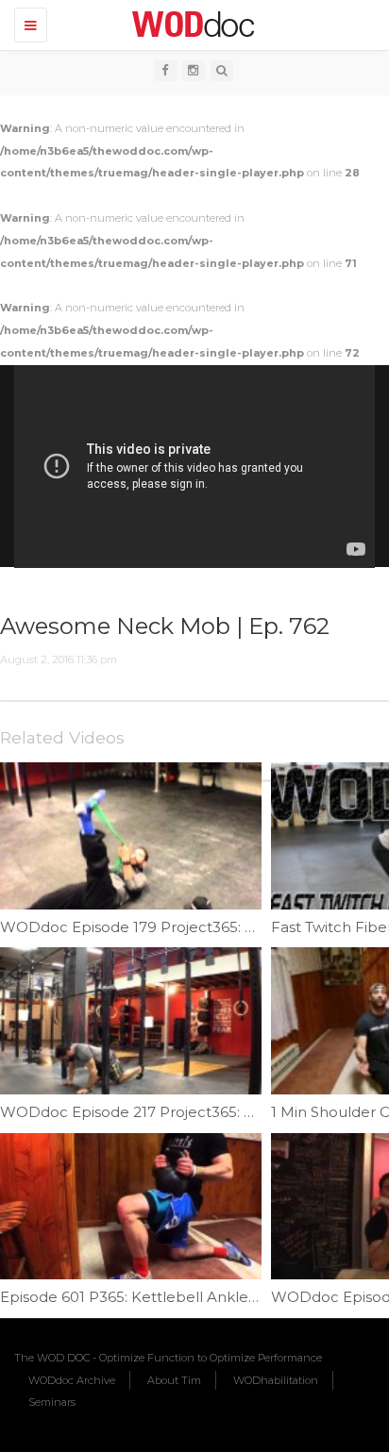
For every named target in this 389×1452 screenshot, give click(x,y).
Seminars (52, 1402)
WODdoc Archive (71, 1380)
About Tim (174, 1380)
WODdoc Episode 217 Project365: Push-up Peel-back (191, 1112)
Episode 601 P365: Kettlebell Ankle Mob (143, 1297)
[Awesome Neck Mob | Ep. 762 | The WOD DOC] (190, 23)
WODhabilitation (275, 1380)
